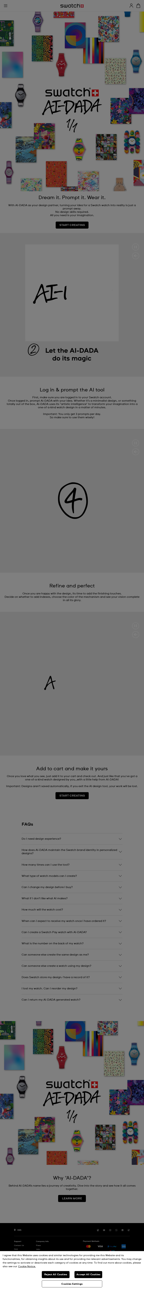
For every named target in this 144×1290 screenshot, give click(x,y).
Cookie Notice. (27, 1266)
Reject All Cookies (55, 1274)
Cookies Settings (72, 1284)
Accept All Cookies (88, 1274)
